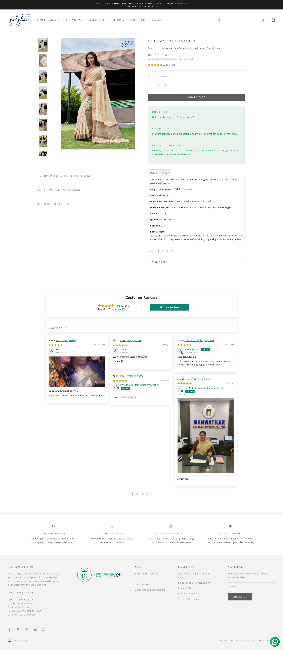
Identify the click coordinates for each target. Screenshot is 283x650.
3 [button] (143, 494)
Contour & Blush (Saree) (198, 379)
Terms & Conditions (189, 599)
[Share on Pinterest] (167, 251)
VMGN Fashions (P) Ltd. (21, 599)
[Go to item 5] (42, 109)
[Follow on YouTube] (35, 629)
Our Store (117, 20)
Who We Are (137, 20)
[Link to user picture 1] (76, 371)
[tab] (154, 172)
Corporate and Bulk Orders (150, 589)
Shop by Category (48, 20)
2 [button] (137, 494)
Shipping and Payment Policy (194, 582)
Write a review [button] (169, 307)
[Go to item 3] (42, 77)
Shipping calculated (171, 58)
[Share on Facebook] (158, 251)
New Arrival (74, 20)
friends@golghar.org (228, 150)
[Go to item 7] (42, 141)
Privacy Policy (185, 588)
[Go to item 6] (42, 125)
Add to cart (196, 97)
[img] (55, 345)
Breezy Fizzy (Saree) (131, 340)
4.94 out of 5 (122, 305)
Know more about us (146, 573)
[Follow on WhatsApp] (43, 629)
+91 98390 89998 (181, 542)
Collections (96, 20)
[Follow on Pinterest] (26, 629)
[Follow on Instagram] (18, 629)
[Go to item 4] (42, 93)
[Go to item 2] (42, 61)
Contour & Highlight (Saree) (200, 340)
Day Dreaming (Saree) (132, 375)
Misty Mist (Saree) (66, 340)
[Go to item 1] (42, 45)
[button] (155, 64)
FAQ (137, 579)
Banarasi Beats (143, 584)
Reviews (157, 20)
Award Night (224, 207)
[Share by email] (172, 251)
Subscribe (240, 596)
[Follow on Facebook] (9, 629)
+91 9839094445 (182, 154)
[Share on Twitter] (163, 251)
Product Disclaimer (188, 593)
